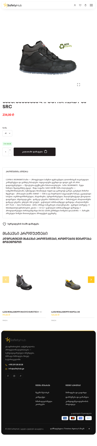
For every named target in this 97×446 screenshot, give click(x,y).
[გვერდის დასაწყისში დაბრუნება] (89, 428)
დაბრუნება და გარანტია (77, 397)
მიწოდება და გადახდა (76, 393)
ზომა (5, 128)
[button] (78, 84)
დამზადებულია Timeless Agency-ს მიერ (67, 429)
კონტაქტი (40, 397)
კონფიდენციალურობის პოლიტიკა (77, 403)
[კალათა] (85, 5)
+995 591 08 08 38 (15, 365)
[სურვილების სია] (80, 5)
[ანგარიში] (74, 5)
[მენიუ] (91, 5)
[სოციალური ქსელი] (7, 376)
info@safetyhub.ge (16, 369)
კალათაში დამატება (32, 151)
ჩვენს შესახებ (42, 393)
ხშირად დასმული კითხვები (43, 403)
